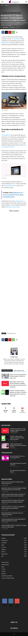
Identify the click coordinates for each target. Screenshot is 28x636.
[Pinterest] (9, 32)
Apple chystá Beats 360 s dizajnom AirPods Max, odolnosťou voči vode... (18, 445)
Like (5, 407)
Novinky (18, 12)
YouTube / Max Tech (11, 333)
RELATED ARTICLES (7, 370)
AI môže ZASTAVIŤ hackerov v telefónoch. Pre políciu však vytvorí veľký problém (13, 526)
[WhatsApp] (13, 32)
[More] (16, 32)
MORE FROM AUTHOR (19, 370)
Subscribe (22, 407)
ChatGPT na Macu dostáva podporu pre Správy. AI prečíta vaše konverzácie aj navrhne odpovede (13, 495)
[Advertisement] (14, 271)
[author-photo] (14, 354)
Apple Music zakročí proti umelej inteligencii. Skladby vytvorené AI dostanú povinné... (17, 430)
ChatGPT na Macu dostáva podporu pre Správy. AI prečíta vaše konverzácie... (17, 438)
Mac (11, 12)
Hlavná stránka (5, 562)
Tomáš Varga (5, 27)
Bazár (2, 567)
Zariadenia (7, 12)
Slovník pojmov (5, 564)
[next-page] (5, 399)
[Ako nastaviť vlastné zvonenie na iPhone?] (5, 472)
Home (2, 5)
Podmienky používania (6, 575)
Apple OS (7, 5)
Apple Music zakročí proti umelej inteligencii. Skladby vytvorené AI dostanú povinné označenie (13, 489)
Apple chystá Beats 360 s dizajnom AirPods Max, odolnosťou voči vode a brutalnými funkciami (12, 501)
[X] (6, 32)
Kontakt (3, 571)
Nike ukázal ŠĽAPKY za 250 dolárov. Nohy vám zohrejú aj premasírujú (12, 513)
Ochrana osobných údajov (7, 578)
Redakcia (3, 573)
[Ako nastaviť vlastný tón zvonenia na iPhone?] (5, 465)
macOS (14, 12)
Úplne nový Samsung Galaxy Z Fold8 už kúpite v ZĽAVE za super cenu (18, 376)
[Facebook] (2, 32)
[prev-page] (2, 399)
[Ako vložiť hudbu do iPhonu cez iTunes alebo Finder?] (5, 458)
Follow (14, 407)
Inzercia (3, 569)
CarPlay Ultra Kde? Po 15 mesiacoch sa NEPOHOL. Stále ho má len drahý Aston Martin (13, 507)
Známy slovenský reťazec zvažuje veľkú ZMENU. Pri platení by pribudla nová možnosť (13, 520)
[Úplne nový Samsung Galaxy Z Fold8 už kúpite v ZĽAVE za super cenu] (5, 376)
